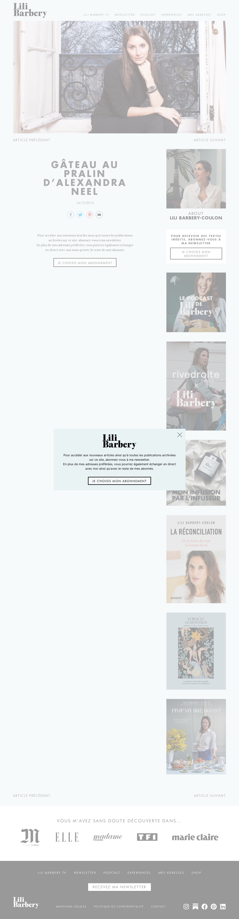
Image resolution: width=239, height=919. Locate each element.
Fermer (179, 434)
